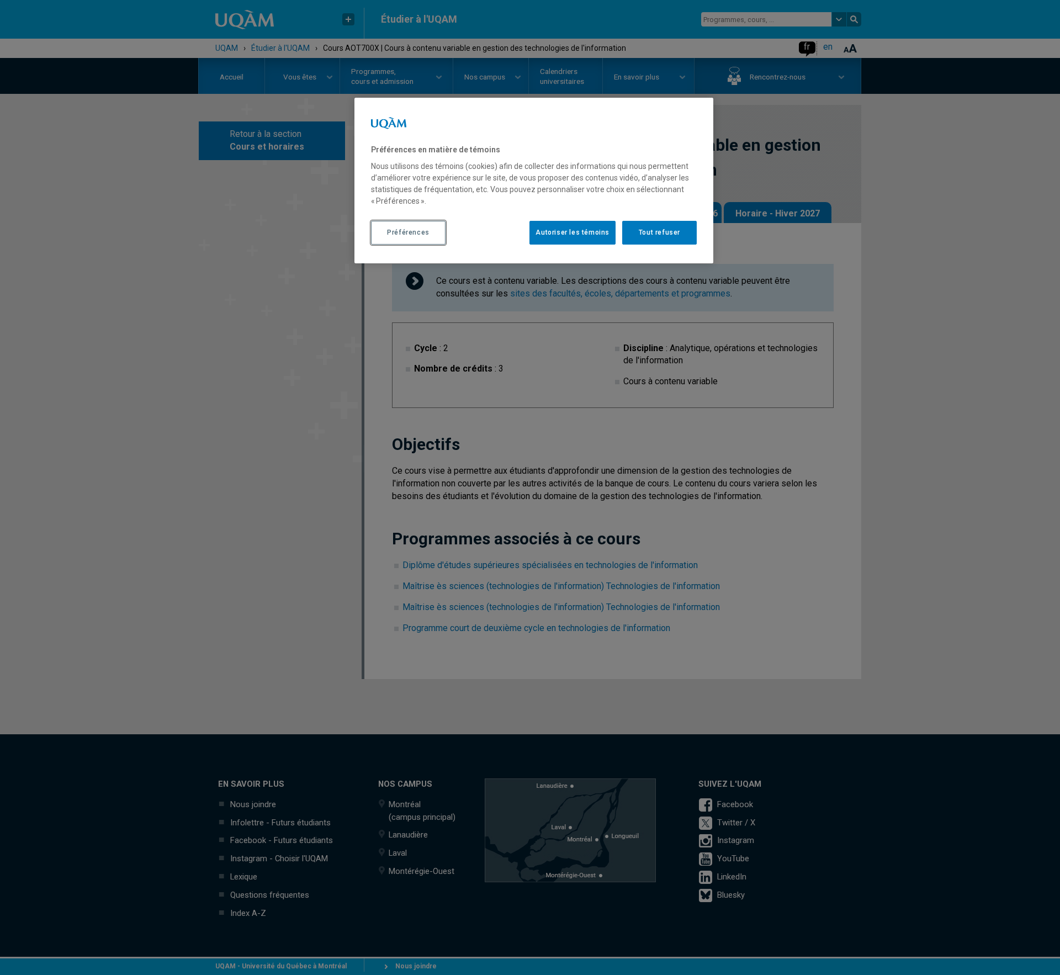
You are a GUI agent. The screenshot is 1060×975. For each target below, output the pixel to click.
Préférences (408, 232)
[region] (533, 180)
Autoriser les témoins (573, 232)
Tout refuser (659, 232)
